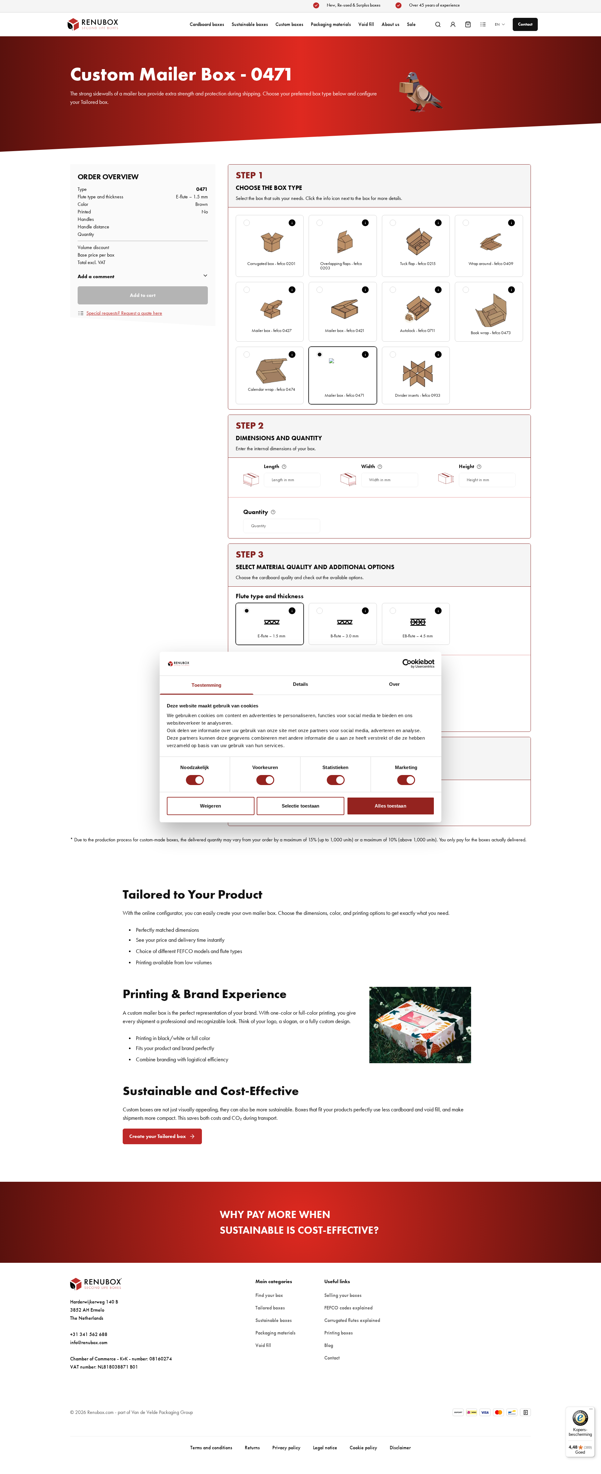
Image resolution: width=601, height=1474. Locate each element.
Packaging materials (331, 24)
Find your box (269, 1295)
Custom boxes (289, 24)
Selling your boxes (343, 1295)
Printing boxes (338, 1333)
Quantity (255, 512)
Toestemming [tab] (206, 685)
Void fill (366, 24)
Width (368, 466)
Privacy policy (286, 1448)
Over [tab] (394, 684)
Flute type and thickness (270, 596)
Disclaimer (400, 1448)
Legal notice (325, 1448)
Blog (328, 1345)
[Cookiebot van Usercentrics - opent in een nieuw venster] (407, 663)
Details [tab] (300, 684)
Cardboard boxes (207, 24)
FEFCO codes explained (348, 1308)
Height (466, 466)
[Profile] (453, 24)
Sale (411, 24)
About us (390, 24)
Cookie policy (363, 1448)
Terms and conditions (211, 1448)
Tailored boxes (270, 1308)
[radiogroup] (379, 309)
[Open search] (438, 24)
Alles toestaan (390, 805)
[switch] (265, 780)
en (497, 24)
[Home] (99, 24)
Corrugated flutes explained (352, 1320)
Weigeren (210, 805)
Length (271, 466)
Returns (252, 1448)
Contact (332, 1358)
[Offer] (483, 24)
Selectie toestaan (301, 805)
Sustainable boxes (250, 24)
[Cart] (468, 24)
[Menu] (591, 1410)
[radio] (247, 223)
